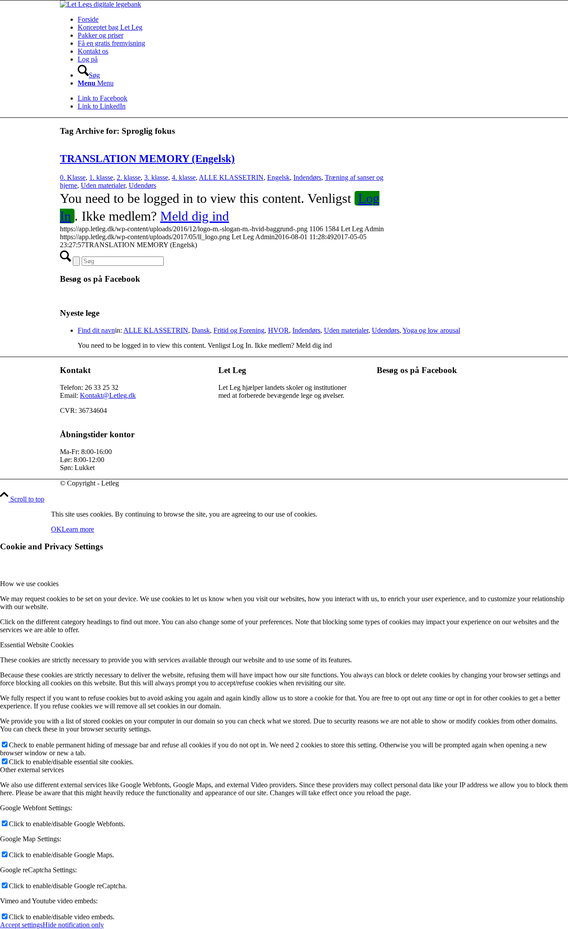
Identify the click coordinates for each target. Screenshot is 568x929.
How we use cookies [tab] (29, 583)
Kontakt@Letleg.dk (108, 395)
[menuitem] (293, 19)
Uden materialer (103, 185)
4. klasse (184, 177)
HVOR (278, 330)
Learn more (78, 529)
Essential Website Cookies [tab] (37, 645)
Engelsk (278, 177)
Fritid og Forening (238, 330)
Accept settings (21, 925)
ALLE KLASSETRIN (231, 177)
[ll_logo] (100, 4)
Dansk (201, 330)
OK (56, 529)
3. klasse (156, 177)
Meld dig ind (194, 216)
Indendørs (307, 177)
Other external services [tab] (32, 770)
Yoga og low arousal (431, 330)
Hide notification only (73, 925)
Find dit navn (96, 330)
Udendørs (142, 185)
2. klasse (129, 177)
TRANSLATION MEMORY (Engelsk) (147, 158)
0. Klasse (73, 177)
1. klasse (101, 177)
